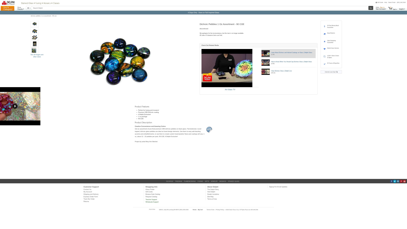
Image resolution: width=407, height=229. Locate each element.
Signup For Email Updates (278, 187)
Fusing (38, 3)
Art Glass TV (230, 90)
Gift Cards (380, 2)
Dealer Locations (213, 194)
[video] (230, 68)
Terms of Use (212, 199)
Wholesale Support (152, 202)
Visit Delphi (211, 192)
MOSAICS (223, 181)
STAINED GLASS (233, 181)
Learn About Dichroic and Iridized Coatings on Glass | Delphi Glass (291, 52)
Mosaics (47, 3)
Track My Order (89, 199)
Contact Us (87, 189)
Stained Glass (27, 3)
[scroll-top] (404, 211)
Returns (86, 201)
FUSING (200, 181)
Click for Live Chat (330, 72)
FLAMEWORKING (190, 181)
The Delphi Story (213, 189)
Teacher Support (151, 199)
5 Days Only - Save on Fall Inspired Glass (203, 12)
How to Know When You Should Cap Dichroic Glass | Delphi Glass (291, 61)
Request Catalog (151, 196)
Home (194, 210)
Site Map (210, 196)
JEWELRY (214, 181)
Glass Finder (392, 2)
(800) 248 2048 (401, 2)
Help (385, 2)
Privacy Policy (220, 210)
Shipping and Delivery (91, 194)
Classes (56, 3)
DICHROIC (169, 181)
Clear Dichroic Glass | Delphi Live (281, 71)
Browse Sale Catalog (153, 194)
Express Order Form (91, 196)
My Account (88, 192)
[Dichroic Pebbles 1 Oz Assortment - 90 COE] (35, 24)
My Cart (200, 210)
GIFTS (207, 181)
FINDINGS (178, 181)
